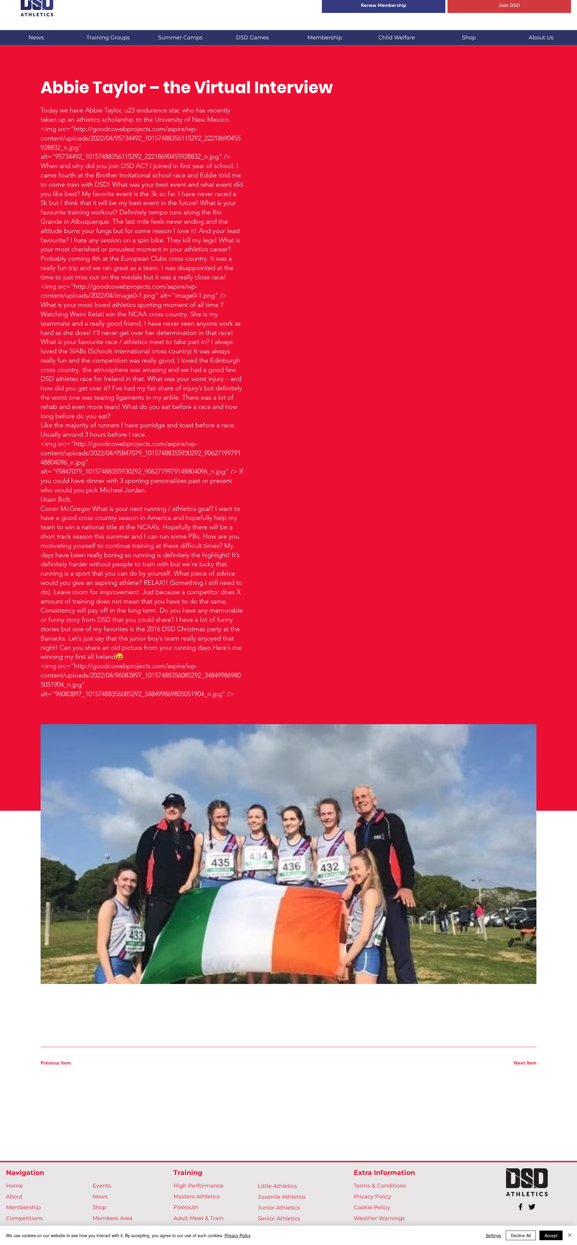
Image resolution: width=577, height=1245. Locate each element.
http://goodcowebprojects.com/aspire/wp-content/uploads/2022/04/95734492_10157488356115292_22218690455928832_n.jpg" (141, 138)
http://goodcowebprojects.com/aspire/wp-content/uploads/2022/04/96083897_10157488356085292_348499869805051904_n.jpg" (141, 675)
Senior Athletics (279, 1218)
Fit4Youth (186, 1207)
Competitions (24, 1218)
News (100, 1196)
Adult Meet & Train (198, 1218)
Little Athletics (277, 1186)
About (14, 1196)
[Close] (569, 1235)
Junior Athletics (279, 1207)
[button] (108, 35)
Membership (23, 1207)
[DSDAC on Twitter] (531, 1206)
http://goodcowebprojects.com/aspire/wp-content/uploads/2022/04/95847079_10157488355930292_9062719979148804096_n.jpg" (141, 453)
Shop (99, 1207)
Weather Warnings (379, 1218)
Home (14, 1185)
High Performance (198, 1185)
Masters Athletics (196, 1196)
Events (102, 1185)
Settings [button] (493, 1235)
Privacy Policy (372, 1196)
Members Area (113, 1218)
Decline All (521, 1235)
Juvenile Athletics (282, 1197)
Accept (551, 1235)
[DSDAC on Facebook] (520, 1206)
